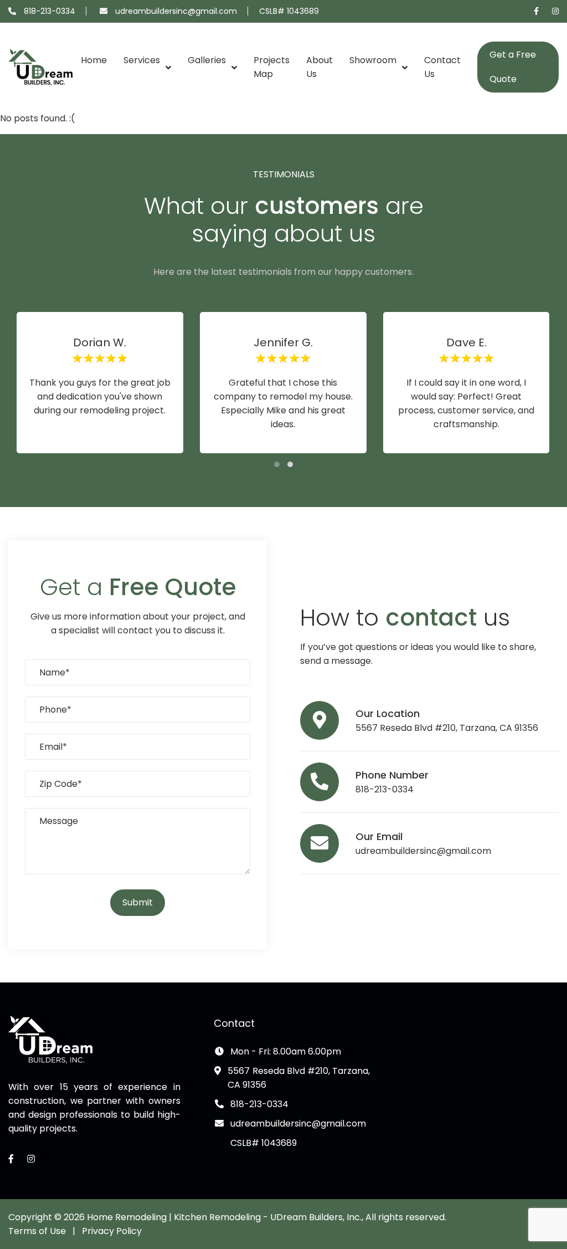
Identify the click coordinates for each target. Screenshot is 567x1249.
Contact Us (442, 67)
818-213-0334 (49, 11)
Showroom (372, 60)
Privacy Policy (112, 1231)
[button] (277, 464)
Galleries (207, 60)
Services (141, 60)
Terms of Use (37, 1231)
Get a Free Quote (512, 66)
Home (94, 60)
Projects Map (272, 67)
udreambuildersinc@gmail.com (176, 11)
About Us (319, 67)
